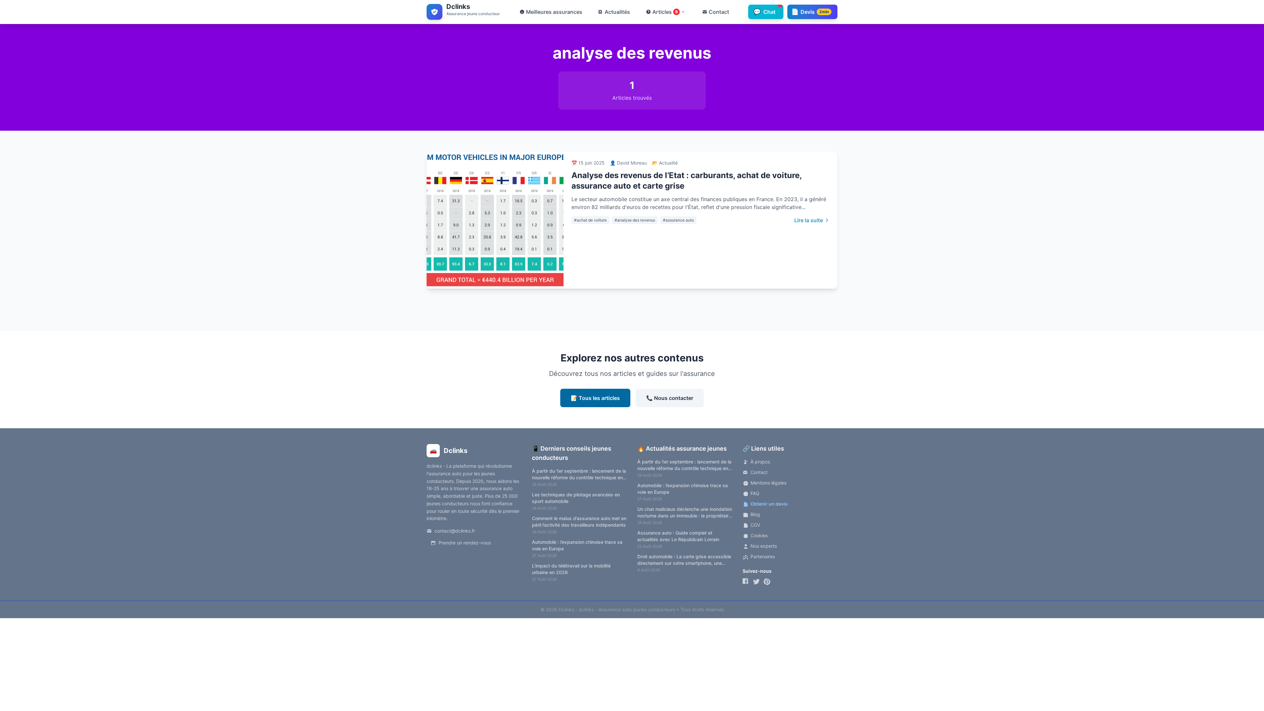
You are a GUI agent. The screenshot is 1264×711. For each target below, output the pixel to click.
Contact (759, 472)
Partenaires (762, 556)
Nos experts (763, 546)
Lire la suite (808, 220)
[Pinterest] (767, 581)
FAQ (754, 493)
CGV (755, 525)
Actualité (668, 163)
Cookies (759, 535)
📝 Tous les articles (595, 398)
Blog (755, 514)
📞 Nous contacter (669, 398)
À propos (760, 461)
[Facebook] (746, 581)
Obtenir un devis (769, 504)
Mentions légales (768, 483)
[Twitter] (756, 581)
